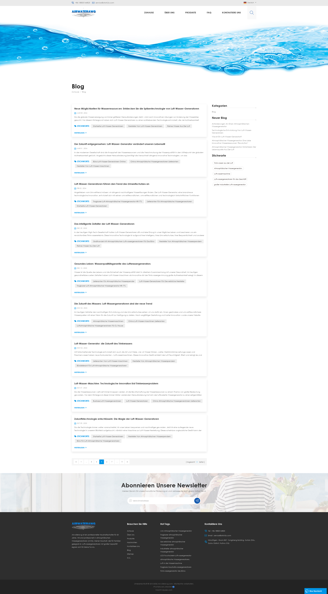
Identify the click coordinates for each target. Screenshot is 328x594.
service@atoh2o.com (105, 3)
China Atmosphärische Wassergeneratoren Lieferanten (154, 161)
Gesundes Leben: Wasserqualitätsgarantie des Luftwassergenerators (112, 263)
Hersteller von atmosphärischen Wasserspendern (180, 241)
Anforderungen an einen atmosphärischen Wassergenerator (230, 125)
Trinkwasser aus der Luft (223, 163)
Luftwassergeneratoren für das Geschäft (230, 179)
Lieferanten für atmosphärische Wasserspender (113, 281)
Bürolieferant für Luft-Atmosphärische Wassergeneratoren (102, 365)
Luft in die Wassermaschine (171, 563)
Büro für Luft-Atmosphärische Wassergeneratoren (98, 441)
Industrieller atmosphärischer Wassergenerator (171, 550)
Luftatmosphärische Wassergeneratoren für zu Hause (100, 326)
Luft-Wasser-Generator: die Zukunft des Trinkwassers (103, 343)
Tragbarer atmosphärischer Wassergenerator (171, 536)
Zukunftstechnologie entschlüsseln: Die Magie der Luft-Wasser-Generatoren (116, 418)
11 (122, 462)
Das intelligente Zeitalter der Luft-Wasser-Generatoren (104, 223)
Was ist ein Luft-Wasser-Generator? (227, 137)
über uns (170, 12)
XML (128, 558)
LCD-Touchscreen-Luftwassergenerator (175, 555)
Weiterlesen (79, 133)
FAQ (209, 12)
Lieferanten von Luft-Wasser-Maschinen (110, 361)
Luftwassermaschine (222, 174)
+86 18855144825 (82, 3)
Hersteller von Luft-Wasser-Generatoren (145, 126)
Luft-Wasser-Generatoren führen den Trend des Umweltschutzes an (111, 183)
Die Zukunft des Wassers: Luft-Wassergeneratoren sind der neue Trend (113, 303)
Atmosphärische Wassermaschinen (108, 321)
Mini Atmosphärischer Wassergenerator (176, 531)
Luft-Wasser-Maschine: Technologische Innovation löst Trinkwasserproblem (116, 383)
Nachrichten (132, 542)
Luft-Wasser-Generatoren (137, 401)
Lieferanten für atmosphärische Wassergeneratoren (169, 201)
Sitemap (130, 554)
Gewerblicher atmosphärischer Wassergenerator (172, 543)
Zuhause (149, 12)
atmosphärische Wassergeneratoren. (175, 559)
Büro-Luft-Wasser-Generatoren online (109, 161)
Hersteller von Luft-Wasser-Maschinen (93, 166)
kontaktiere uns (231, 12)
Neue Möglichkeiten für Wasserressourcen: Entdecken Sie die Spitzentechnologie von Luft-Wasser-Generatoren (136, 108)
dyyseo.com (167, 590)
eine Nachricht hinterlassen (316, 592)
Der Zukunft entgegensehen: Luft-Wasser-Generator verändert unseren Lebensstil (119, 144)
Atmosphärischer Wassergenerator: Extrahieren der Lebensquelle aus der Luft (234, 148)
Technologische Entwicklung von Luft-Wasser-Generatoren (232, 131)
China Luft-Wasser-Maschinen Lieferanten (146, 321)
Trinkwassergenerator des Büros (172, 571)
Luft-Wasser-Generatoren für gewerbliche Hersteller (161, 281)
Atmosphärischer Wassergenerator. (228, 168)
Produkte (190, 12)
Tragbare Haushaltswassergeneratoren (175, 567)
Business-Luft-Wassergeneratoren (107, 401)
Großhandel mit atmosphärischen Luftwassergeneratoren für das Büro (123, 241)
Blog (214, 112)
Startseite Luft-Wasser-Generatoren (108, 126)
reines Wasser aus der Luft (178, 126)
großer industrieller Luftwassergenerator (230, 184)
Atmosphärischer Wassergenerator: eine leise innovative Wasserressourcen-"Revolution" (231, 141)
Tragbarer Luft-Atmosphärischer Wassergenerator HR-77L (117, 201)
